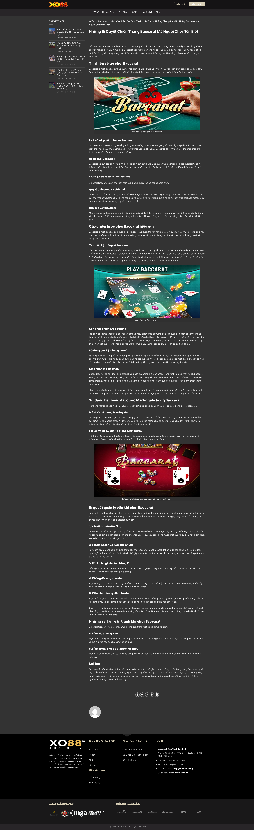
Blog (158, 12)
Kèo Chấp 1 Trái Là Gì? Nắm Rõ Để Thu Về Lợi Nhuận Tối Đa (71, 59)
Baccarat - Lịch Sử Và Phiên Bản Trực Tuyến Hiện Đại (124, 21)
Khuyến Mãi (147, 12)
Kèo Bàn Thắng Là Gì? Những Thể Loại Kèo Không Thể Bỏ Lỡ (70, 86)
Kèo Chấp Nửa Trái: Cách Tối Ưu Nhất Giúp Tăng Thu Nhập (70, 45)
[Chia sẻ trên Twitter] (142, 694)
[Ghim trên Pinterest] (152, 694)
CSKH (135, 12)
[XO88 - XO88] (62, 4)
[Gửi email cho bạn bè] (147, 694)
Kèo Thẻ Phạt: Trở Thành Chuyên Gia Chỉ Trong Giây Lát (70, 32)
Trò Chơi (123, 12)
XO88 (96, 12)
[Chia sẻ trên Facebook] (137, 694)
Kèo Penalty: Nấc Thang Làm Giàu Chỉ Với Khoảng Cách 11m (69, 72)
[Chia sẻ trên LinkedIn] (157, 694)
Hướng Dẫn (108, 12)
